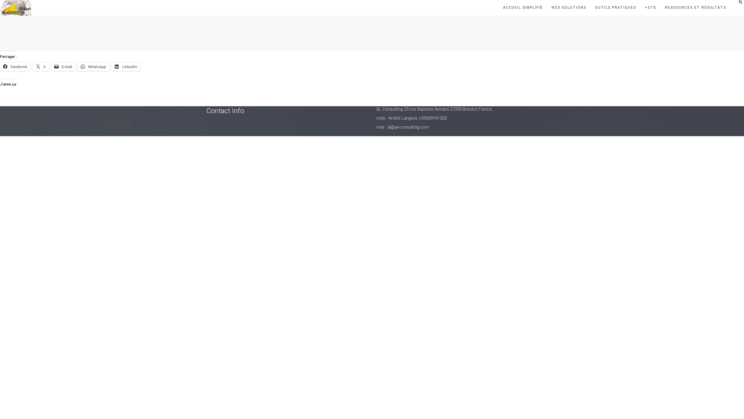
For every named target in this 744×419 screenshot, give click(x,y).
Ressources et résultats (695, 8)
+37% (650, 8)
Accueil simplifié (523, 8)
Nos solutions (569, 8)
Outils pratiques (615, 8)
